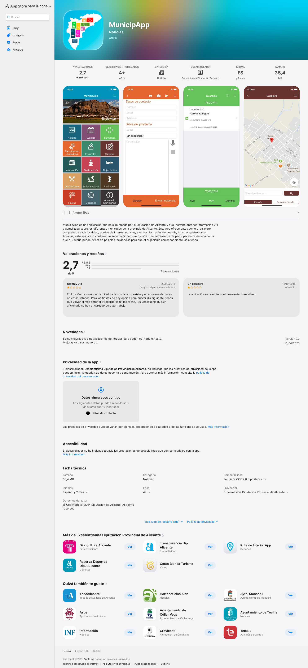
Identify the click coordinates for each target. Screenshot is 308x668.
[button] (27, 28)
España (67, 651)
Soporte (165, 664)
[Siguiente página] (304, 297)
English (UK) (82, 651)
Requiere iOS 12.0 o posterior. (243, 479)
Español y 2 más (73, 492)
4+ (145, 492)
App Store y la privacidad (116, 664)
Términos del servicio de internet (80, 664)
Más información (218, 426)
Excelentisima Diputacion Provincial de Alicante (254, 492)
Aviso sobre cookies (146, 664)
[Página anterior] (59, 297)
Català (96, 651)
